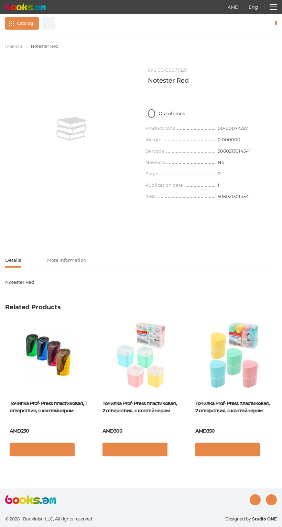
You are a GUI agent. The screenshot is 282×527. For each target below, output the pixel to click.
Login (246, 23)
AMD (233, 7)
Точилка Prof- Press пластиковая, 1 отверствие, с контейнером (48, 407)
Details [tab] (13, 260)
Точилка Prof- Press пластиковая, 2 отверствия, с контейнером (139, 407)
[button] (84, 451)
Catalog (25, 23)
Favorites (258, 23)
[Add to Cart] (42, 449)
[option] (71, 129)
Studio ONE (264, 518)
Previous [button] (8, 373)
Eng (253, 7)
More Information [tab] (66, 260)
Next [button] (273, 373)
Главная (13, 46)
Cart (274, 23)
